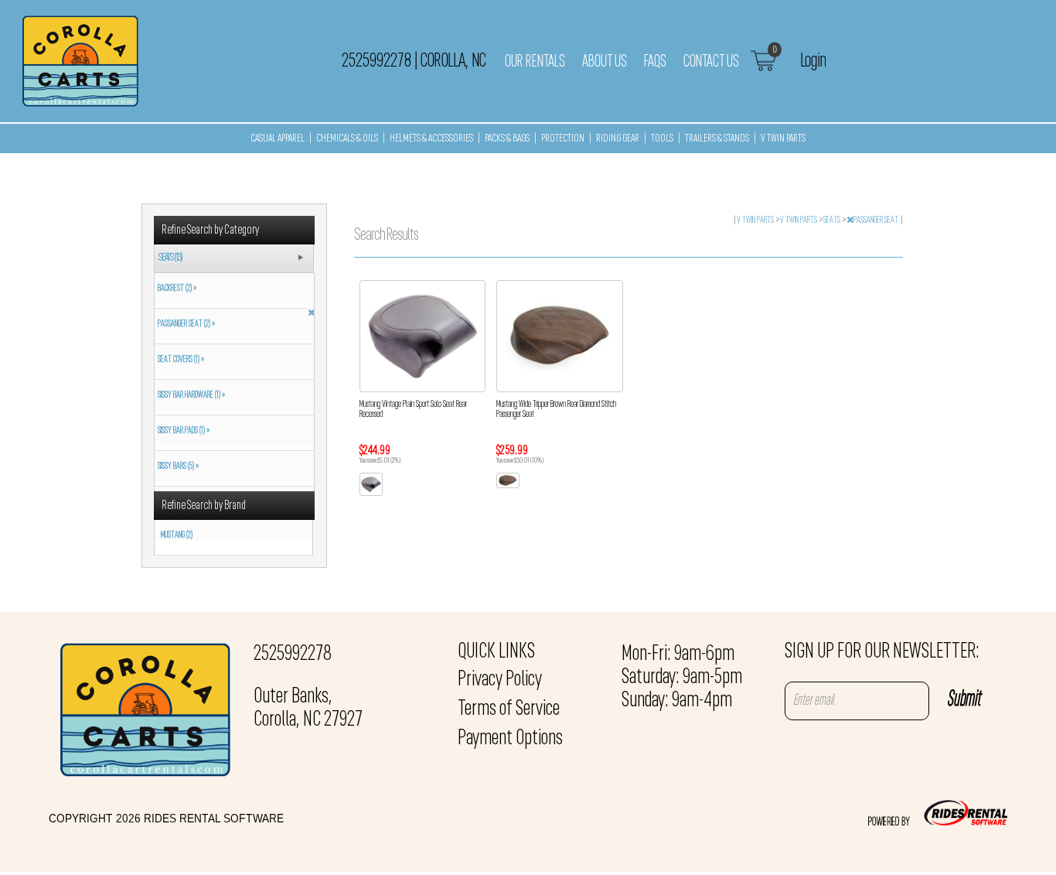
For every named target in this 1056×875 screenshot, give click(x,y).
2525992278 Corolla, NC (413, 61)
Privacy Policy (500, 680)
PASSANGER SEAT (876, 220)
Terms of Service (509, 709)
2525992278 (293, 654)
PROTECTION (562, 139)
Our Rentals (535, 61)
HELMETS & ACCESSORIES (431, 139)
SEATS (832, 220)
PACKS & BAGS (507, 139)
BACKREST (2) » (175, 288)
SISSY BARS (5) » (177, 466)
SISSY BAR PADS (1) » (182, 431)
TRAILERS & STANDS (717, 139)
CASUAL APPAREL (277, 139)
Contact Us (711, 61)
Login (813, 61)
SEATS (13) (170, 258)
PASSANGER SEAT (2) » (185, 324)
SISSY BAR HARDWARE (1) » (190, 395)
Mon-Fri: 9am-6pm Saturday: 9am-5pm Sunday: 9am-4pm (682, 678)
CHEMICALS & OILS (347, 139)
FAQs (655, 61)
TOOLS (662, 139)
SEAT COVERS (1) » (179, 359)
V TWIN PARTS (783, 139)
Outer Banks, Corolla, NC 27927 (308, 708)
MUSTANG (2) (176, 535)
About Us (604, 61)
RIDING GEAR (617, 139)
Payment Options (510, 739)
